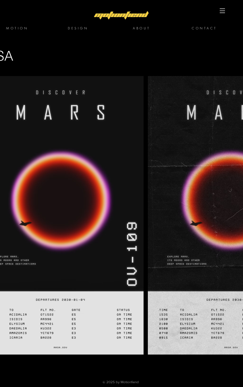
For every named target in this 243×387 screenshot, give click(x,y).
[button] (222, 11)
